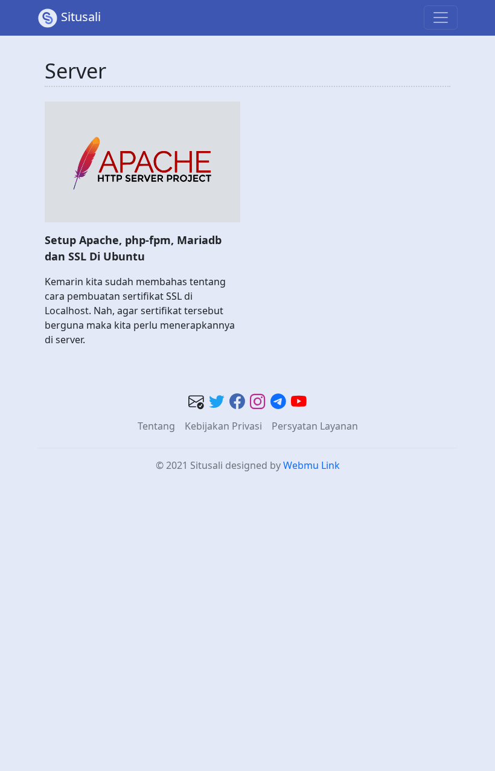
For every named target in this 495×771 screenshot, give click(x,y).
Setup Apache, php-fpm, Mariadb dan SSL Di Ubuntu (133, 248)
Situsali (81, 16)
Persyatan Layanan (315, 426)
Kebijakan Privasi (223, 426)
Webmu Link (311, 465)
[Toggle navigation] (441, 17)
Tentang (156, 426)
